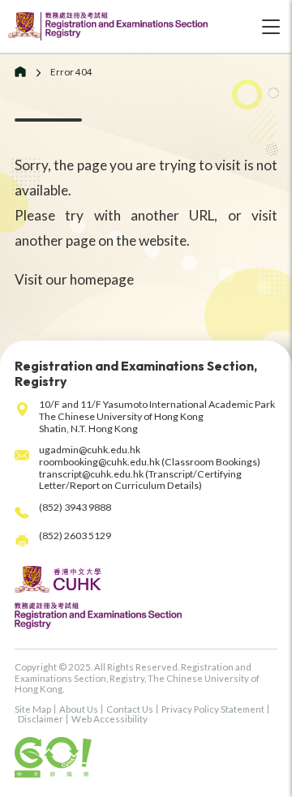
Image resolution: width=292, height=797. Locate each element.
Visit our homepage (74, 279)
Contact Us (129, 709)
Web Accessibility (109, 718)
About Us (78, 709)
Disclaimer (40, 718)
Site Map (33, 709)
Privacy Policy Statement (212, 709)
